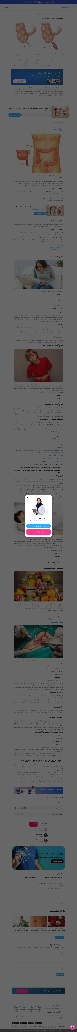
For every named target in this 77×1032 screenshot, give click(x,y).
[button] (27, 497)
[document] (38, 516)
